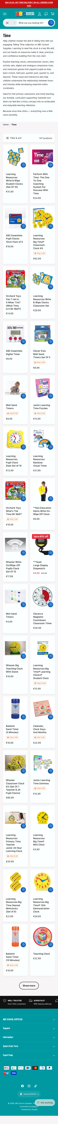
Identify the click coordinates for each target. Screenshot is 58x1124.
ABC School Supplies (23, 1103)
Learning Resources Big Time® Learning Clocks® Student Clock (41, 672)
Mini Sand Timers (11, 615)
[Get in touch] (46, 13)
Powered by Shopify (29, 1109)
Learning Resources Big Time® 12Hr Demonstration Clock (41, 905)
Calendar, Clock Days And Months (39, 729)
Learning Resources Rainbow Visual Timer (40, 461)
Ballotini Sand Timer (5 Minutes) (12, 729)
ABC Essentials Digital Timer (14, 352)
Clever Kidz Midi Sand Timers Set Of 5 (41, 354)
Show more (29, 985)
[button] (4, 13)
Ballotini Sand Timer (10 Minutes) (13, 957)
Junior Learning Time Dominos (41, 782)
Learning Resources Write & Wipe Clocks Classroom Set (42, 301)
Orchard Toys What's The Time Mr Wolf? (14, 511)
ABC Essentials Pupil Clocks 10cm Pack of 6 (14, 238)
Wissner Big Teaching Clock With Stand (14, 668)
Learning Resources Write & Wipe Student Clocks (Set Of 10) (14, 180)
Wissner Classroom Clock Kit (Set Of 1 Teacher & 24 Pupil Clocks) (15, 786)
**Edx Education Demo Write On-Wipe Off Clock (42, 511)
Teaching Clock (41, 953)
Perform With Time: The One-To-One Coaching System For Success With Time (41, 184)
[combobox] (36, 23)
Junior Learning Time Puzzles (41, 407)
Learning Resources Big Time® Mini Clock (39, 840)
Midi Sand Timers (11, 407)
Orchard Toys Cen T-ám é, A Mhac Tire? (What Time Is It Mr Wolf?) (13, 302)
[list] (29, 1002)
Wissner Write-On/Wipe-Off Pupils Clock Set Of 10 (14, 567)
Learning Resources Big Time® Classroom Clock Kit (39, 242)
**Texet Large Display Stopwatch (40, 565)
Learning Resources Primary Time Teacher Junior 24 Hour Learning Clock (14, 843)
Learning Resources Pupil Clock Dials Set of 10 (14, 461)
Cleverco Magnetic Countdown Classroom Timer (42, 618)
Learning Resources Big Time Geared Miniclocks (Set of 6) (13, 905)
